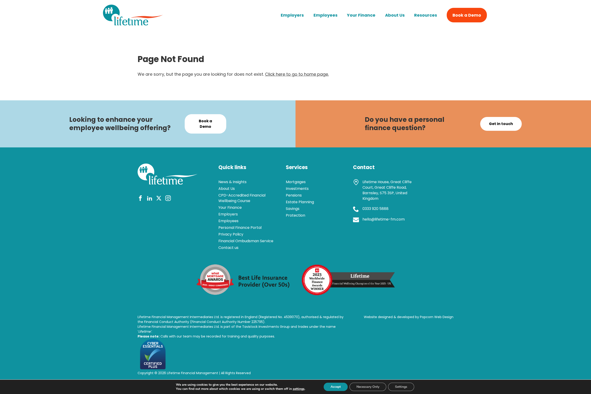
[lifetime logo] (133, 24)
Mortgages (296, 182)
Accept (336, 387)
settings (299, 389)
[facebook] (140, 199)
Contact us (228, 247)
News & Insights (232, 182)
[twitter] (159, 199)
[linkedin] (149, 199)
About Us (395, 15)
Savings (292, 208)
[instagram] (168, 199)
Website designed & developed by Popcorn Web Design (408, 317)
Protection (295, 215)
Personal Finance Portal (240, 227)
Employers (292, 15)
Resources (425, 15)
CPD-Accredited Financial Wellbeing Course (241, 198)
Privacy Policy (230, 234)
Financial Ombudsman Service (245, 241)
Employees (326, 15)
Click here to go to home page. (297, 74)
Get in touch (501, 123)
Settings (401, 387)
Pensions (294, 195)
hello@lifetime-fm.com (383, 219)
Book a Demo (466, 15)
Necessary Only (367, 387)
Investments (297, 188)
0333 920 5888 (375, 208)
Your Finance (361, 15)
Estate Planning (300, 202)
